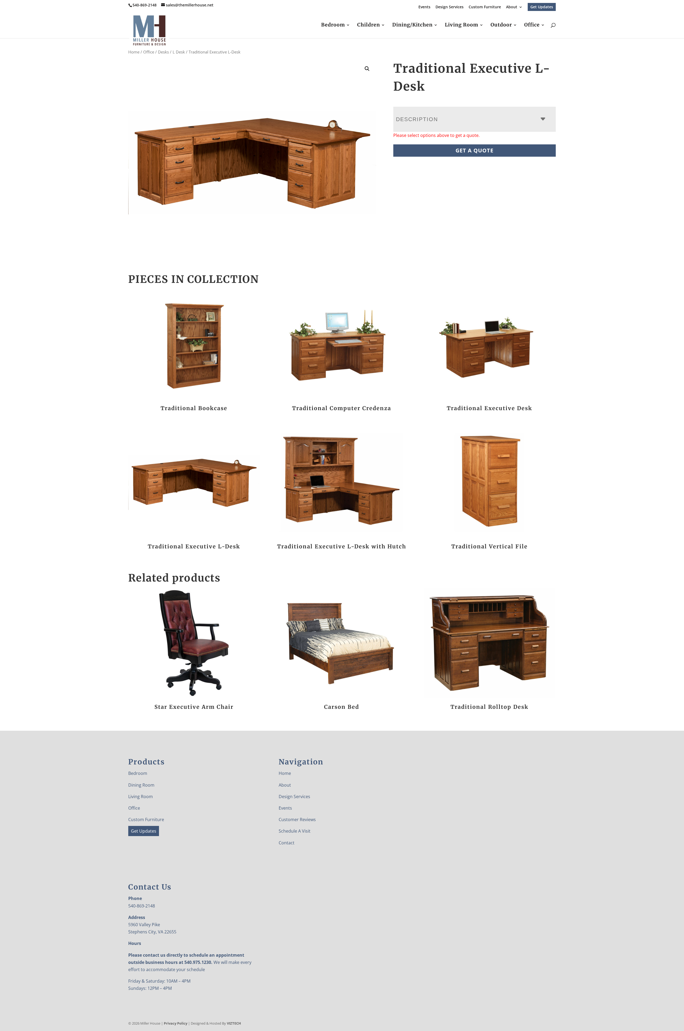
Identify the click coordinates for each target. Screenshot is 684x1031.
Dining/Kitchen (412, 25)
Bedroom (333, 25)
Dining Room (141, 785)
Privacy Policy (175, 1023)
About (511, 7)
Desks (163, 52)
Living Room (461, 25)
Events (424, 7)
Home (133, 52)
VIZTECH (234, 1023)
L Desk (179, 52)
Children (368, 25)
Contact (286, 843)
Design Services (450, 7)
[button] (367, 69)
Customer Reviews (297, 819)
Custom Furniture (485, 7)
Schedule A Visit (294, 831)
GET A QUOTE (474, 150)
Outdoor (501, 25)
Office (532, 25)
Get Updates (541, 6)
